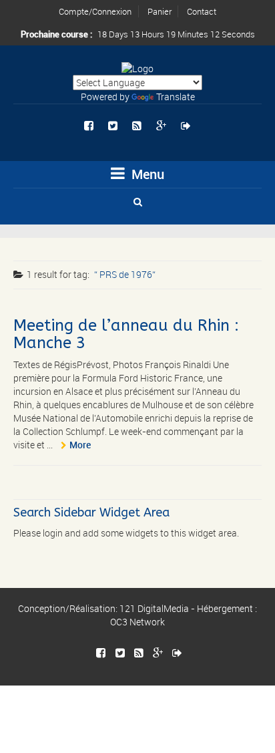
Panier (160, 11)
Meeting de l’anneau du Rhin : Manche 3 (126, 334)
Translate (175, 96)
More (80, 444)
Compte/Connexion (95, 11)
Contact (201, 11)
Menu (146, 174)
